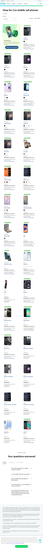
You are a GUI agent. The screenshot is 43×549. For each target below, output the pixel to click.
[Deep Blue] (7, 182)
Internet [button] (8, 3)
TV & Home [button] (19, 3)
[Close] (42, 537)
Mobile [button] (13, 3)
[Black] (26, 69)
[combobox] (8, 19)
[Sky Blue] (29, 125)
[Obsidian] (24, 41)
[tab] (4, 463)
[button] (38, 3)
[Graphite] (7, 210)
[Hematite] (24, 154)
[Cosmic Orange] (4, 182)
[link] (11, 47)
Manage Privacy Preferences (21, 546)
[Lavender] (4, 97)
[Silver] (9, 182)
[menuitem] (9, 4)
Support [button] (25, 3)
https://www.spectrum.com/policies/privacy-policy (15, 543)
